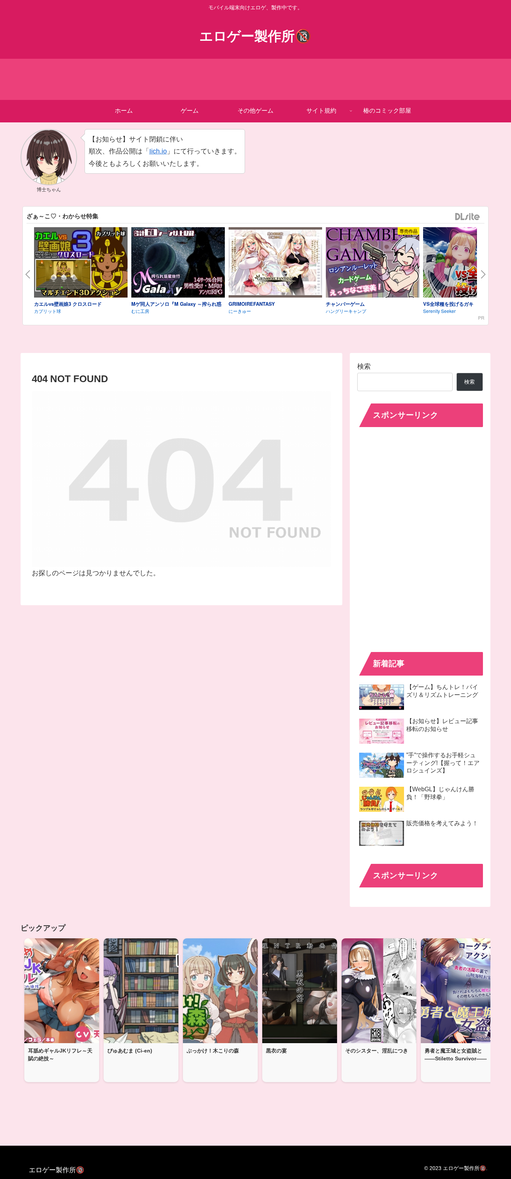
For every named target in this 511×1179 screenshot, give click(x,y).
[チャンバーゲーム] (372, 263)
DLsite (468, 217)
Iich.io (158, 151)
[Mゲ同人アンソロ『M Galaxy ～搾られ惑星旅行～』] (178, 263)
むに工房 (140, 311)
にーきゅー (240, 311)
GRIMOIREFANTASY (252, 303)
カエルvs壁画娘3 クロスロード (68, 303)
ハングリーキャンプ (346, 311)
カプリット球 (47, 311)
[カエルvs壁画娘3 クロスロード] (81, 263)
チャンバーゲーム (345, 303)
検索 (364, 366)
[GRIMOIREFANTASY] (275, 263)
